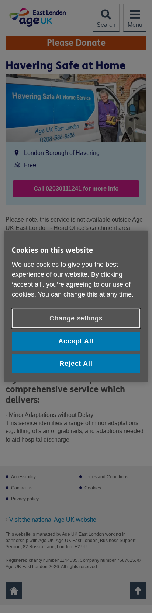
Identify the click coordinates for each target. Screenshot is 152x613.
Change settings (76, 318)
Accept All (76, 341)
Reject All (76, 363)
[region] (76, 306)
